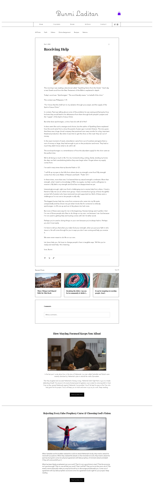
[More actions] (109, 44)
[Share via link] (53, 258)
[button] (119, 13)
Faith (45, 32)
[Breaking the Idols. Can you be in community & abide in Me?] (77, 280)
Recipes (76, 32)
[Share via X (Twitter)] (49, 258)
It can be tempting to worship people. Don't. (106, 292)
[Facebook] (115, 24)
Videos (53, 32)
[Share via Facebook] (45, 258)
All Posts (38, 32)
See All (117, 270)
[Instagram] (117, 24)
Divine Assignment (64, 32)
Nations (85, 32)
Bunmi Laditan (77, 13)
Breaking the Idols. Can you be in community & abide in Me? (76, 292)
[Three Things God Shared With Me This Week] (48, 280)
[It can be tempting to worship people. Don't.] (106, 280)
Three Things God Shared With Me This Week (46, 292)
